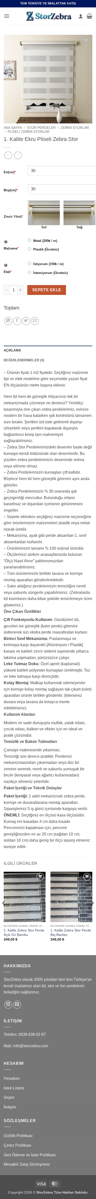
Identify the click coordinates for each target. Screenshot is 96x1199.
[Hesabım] (80, 16)
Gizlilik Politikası (18, 1136)
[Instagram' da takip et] (8, 1005)
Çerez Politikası (17, 1145)
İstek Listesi (14, 1088)
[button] (7, 16)
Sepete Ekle (46, 290)
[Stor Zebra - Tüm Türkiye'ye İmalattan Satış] (48, 16)
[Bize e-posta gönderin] (17, 1005)
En (10, 172)
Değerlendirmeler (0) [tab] (24, 360)
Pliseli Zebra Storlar (28, 132)
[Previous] (4, 913)
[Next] (92, 913)
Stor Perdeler (41, 128)
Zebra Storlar (75, 128)
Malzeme (11, 248)
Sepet (9, 1097)
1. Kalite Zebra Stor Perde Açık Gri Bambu (24, 932)
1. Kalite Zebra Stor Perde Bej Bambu (70, 932)
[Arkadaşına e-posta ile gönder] (35, 321)
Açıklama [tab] (12, 350)
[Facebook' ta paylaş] (17, 321)
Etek (8, 272)
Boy (10, 190)
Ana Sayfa (13, 128)
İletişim (10, 1107)
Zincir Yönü (13, 216)
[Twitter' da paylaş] (26, 321)
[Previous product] (18, 155)
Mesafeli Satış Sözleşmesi (27, 1164)
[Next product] (8, 155)
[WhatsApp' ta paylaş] (8, 321)
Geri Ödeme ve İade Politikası (30, 1155)
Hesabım (11, 1078)
